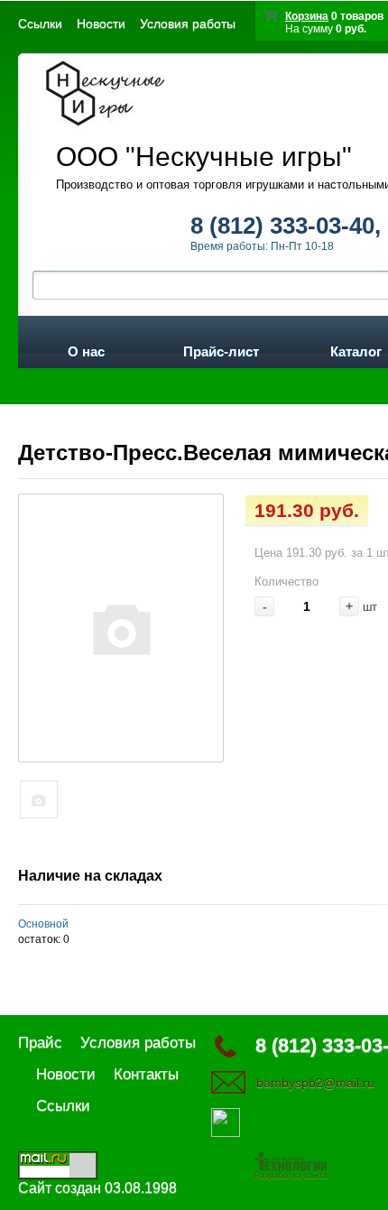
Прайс (40, 1042)
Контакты (146, 1074)
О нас (86, 348)
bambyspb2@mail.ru (315, 1083)
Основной (43, 924)
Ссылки (40, 23)
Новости (101, 23)
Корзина (306, 16)
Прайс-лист (221, 348)
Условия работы (188, 23)
